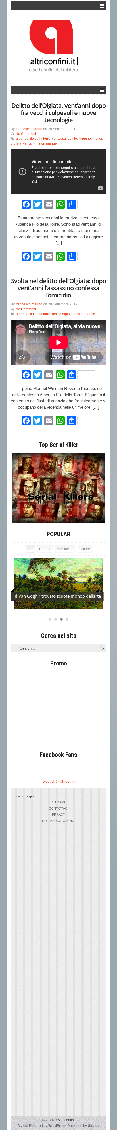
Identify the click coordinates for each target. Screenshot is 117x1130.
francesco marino (29, 129)
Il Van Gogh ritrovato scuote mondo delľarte (58, 596)
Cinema (45, 549)
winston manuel (45, 143)
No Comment (26, 134)
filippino (85, 139)
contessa (59, 139)
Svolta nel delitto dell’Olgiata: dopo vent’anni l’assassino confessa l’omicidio (58, 287)
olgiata (16, 143)
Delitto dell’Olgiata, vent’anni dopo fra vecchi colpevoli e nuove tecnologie (58, 112)
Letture (84, 549)
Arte (30, 549)
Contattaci (58, 808)
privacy (58, 814)
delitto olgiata (62, 314)
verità (27, 143)
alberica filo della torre (33, 139)
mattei (97, 139)
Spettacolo (65, 549)
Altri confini (65, 1120)
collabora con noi (58, 821)
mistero (80, 314)
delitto (72, 139)
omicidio (94, 314)
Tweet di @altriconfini (58, 781)
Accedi (23, 1126)
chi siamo (59, 802)
